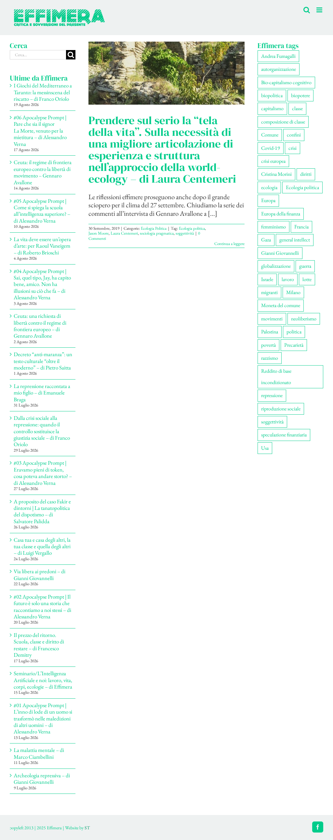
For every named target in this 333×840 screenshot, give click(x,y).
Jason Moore (98, 233)
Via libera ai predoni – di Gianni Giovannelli (39, 574)
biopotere (300, 95)
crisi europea (273, 161)
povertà (268, 345)
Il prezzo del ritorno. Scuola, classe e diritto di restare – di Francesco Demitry (39, 644)
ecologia (269, 187)
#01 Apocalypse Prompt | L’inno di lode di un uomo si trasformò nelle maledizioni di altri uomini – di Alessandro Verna (43, 718)
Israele (267, 279)
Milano (293, 292)
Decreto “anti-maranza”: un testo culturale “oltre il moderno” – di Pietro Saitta (43, 361)
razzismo (269, 358)
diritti (306, 174)
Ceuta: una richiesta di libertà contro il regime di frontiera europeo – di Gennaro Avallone (40, 325)
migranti (269, 292)
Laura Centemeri (124, 233)
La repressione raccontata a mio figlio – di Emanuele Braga (42, 392)
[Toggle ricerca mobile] (306, 9)
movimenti (272, 318)
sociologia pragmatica (157, 233)
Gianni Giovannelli (280, 253)
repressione (272, 395)
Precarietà (293, 345)
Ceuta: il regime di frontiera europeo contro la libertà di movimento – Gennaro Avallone (43, 172)
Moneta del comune (280, 305)
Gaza (266, 239)
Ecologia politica (192, 228)
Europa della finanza (280, 213)
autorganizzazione (278, 69)
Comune (269, 134)
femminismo (273, 226)
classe (297, 108)
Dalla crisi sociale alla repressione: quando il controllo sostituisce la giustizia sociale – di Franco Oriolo (42, 431)
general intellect (294, 239)
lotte (307, 279)
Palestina (269, 331)
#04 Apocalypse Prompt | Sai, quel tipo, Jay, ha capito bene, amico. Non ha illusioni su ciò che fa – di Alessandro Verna (42, 284)
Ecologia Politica (153, 228)
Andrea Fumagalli (278, 56)
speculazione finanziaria (284, 434)
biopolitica (272, 95)
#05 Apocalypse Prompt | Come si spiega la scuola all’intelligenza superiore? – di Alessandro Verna (42, 210)
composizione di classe (283, 121)
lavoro (288, 279)
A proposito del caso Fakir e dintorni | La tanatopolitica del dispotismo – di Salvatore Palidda (42, 511)
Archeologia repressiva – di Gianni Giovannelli (42, 778)
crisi (292, 148)
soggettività (185, 233)
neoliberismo (303, 318)
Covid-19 (270, 148)
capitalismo (272, 108)
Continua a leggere (229, 243)
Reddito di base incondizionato (276, 376)
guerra (305, 266)
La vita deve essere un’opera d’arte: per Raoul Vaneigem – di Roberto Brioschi (42, 246)
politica (293, 331)
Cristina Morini (276, 174)
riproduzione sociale (280, 408)
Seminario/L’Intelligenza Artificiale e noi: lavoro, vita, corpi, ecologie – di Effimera (43, 680)
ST (87, 828)
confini (294, 134)
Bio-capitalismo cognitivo (286, 82)
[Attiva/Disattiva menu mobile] (319, 9)
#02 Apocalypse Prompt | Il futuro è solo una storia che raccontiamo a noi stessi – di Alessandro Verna (42, 606)
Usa (265, 448)
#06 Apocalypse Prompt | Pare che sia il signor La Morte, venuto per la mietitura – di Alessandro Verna (40, 131)
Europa (268, 200)
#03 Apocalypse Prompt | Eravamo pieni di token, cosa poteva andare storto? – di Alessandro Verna (43, 472)
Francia (301, 226)
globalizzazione (276, 266)
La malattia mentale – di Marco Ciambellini (39, 753)
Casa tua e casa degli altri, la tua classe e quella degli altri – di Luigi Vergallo (42, 546)
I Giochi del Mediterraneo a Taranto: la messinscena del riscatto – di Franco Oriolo (43, 92)
